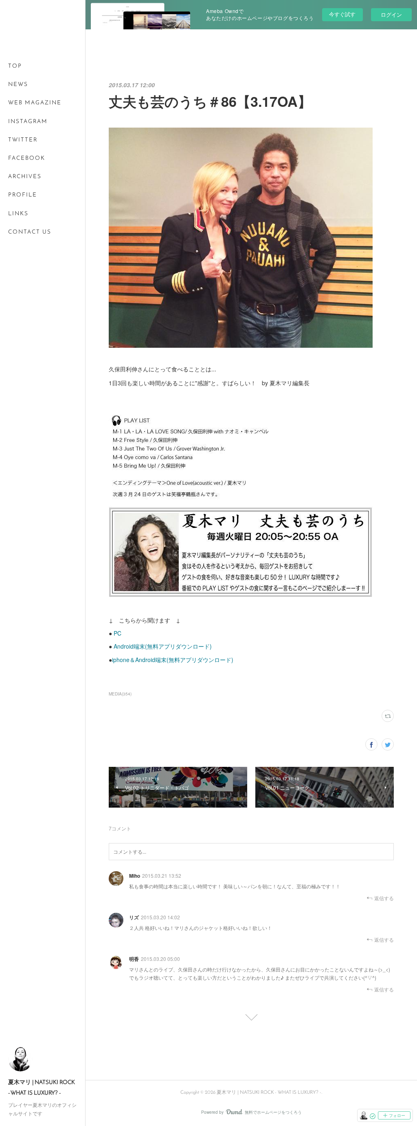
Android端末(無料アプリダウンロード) (162, 646)
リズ (134, 917)
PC (117, 633)
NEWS (18, 85)
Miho (134, 875)
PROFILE (22, 195)
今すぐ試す (342, 14)
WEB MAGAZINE (34, 103)
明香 (134, 959)
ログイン (391, 14)
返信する (384, 897)
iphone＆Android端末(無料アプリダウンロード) (172, 660)
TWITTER (22, 140)
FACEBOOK (26, 158)
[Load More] (251, 1014)
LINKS (18, 214)
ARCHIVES (25, 177)
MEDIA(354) (120, 694)
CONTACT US (29, 232)
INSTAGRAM (28, 122)
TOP (15, 66)
